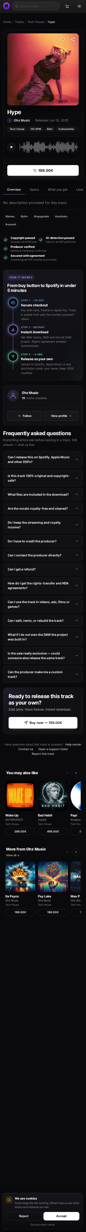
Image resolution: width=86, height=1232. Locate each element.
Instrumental (66, 129)
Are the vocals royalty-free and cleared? (38, 508)
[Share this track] (73, 40)
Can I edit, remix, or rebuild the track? (36, 620)
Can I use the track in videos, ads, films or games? (39, 604)
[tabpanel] (43, 214)
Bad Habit (45, 815)
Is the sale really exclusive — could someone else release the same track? (36, 655)
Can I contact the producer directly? (35, 555)
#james (10, 216)
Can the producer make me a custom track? (35, 674)
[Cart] (67, 6)
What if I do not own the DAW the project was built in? (38, 637)
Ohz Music (30, 393)
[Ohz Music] (13, 395)
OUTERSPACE (14, 819)
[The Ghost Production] (5, 6)
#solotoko (61, 216)
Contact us (25, 749)
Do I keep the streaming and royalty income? (34, 525)
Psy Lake (44, 896)
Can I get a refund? (22, 569)
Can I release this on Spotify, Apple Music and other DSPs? (39, 459)
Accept (61, 1216)
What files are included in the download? (38, 494)
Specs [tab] (34, 189)
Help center (73, 744)
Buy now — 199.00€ (46, 723)
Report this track (43, 753)
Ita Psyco (12, 896)
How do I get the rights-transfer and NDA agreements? (38, 585)
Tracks (19, 22)
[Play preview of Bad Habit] (53, 796)
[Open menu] (79, 6)
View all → (13, 855)
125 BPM (35, 129)
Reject (23, 1216)
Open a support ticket (53, 749)
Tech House (36, 22)
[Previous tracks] (67, 773)
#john (24, 216)
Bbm (49, 129)
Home (7, 22)
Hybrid (42, 819)
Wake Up (12, 815)
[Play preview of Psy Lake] (53, 877)
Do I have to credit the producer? (32, 541)
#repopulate (41, 216)
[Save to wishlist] (63, 40)
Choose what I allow (42, 1224)
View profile (59, 416)
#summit (11, 224)
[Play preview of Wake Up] (20, 796)
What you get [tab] (57, 189)
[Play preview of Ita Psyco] (20, 877)
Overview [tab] (14, 189)
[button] (11, 147)
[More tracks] (76, 773)
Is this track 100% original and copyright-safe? (39, 478)
